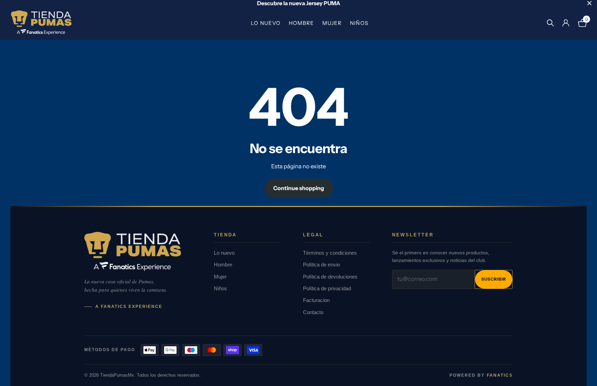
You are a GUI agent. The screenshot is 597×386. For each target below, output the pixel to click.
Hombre (301, 23)
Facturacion (316, 300)
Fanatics (500, 375)
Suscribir (493, 279)
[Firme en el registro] (565, 23)
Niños (359, 23)
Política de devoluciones (330, 277)
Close (589, 3)
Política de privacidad (327, 288)
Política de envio (321, 264)
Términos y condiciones (330, 253)
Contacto (313, 312)
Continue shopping (298, 188)
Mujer (332, 23)
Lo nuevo (265, 23)
